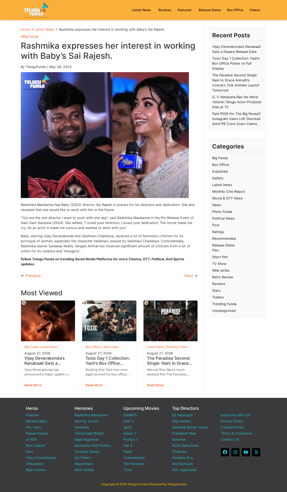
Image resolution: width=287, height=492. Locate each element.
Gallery (217, 178)
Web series (220, 270)
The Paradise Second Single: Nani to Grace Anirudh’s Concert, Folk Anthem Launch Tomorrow (170, 361)
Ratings (218, 232)
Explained (220, 171)
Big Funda (30, 36)
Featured (184, 10)
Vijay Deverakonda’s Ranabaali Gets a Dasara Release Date (45, 361)
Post (215, 225)
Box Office (235, 10)
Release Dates (210, 10)
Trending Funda (176, 347)
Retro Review (222, 277)
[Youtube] (246, 452)
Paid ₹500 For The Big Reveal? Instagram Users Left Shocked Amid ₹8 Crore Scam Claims (236, 119)
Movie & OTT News (227, 198)
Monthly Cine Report (228, 191)
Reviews (164, 10)
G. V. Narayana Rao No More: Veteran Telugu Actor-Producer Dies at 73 (237, 102)
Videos (255, 10)
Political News (223, 218)
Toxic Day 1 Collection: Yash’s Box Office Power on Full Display (108, 361)
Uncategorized (224, 310)
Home (25, 29)
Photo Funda (222, 212)
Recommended (224, 238)
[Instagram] (235, 452)
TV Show (219, 264)
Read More (32, 385)
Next (188, 275)
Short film (220, 257)
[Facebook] (225, 452)
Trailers (218, 297)
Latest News (141, 10)
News (216, 205)
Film (215, 250)
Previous (33, 275)
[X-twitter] (256, 452)
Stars (216, 290)
